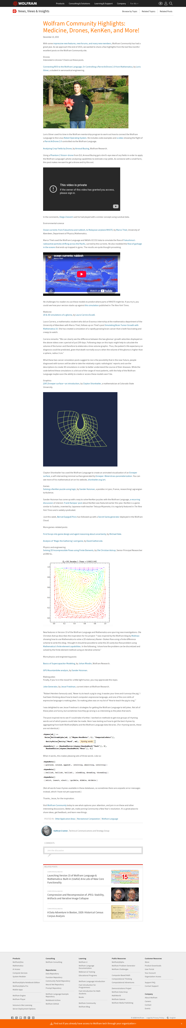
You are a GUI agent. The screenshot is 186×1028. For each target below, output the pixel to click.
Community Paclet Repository (58, 981)
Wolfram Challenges (120, 969)
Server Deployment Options (24, 1008)
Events (147, 1008)
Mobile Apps (18, 989)
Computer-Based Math (121, 975)
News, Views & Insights (33, 11)
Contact (148, 1005)
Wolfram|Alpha (118, 962)
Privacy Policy (158, 1018)
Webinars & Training (87, 972)
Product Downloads (153, 965)
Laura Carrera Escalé (85, 314)
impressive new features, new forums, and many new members (82, 43)
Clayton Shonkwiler (92, 383)
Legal (148, 1018)
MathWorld (116, 995)
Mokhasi (135, 635)
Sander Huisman (87, 489)
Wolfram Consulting (54, 962)
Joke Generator (50, 686)
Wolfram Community (56, 805)
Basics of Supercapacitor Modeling (59, 663)
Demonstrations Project (121, 988)
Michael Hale (115, 534)
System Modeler (19, 976)
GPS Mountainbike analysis (55, 670)
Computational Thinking (122, 979)
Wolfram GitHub (52, 1004)
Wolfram (140, 1018)
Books (81, 997)
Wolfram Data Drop (120, 992)
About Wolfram (151, 997)
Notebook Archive (53, 1000)
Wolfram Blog (84, 1006)
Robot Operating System (75, 137)
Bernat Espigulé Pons (67, 516)
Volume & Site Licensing (22, 1005)
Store (147, 962)
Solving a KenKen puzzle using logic (59, 489)
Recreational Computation (88, 818)
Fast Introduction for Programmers (87, 986)
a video (120, 137)
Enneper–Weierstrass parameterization (114, 476)
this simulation (92, 305)
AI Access (16, 969)
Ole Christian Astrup (106, 550)
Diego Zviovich (66, 216)
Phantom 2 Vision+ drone (62, 155)
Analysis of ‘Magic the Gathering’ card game (63, 540)
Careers (148, 1001)
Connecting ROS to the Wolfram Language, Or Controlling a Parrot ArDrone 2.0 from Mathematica (87, 66)
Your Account (150, 973)
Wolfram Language (110, 818)
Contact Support (151, 986)
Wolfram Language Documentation (86, 966)
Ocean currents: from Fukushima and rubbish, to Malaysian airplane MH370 (78, 229)
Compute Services (20, 973)
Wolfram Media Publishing (122, 1003)
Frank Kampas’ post (73, 502)
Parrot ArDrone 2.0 (53, 141)
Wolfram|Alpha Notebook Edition (26, 982)
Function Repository (54, 977)
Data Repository (52, 973)
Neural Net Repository (55, 984)
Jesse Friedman (68, 686)
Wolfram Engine (19, 995)
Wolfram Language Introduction (92, 981)
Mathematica (18, 965)
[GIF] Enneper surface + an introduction (61, 383)
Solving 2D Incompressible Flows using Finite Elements (68, 550)
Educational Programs (88, 975)
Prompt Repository (53, 988)
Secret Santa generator (109, 516)
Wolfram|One (18, 962)
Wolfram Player (19, 999)
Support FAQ (150, 982)
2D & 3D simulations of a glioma (57, 314)
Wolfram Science (118, 999)
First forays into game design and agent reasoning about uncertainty (74, 534)
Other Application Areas (65, 818)
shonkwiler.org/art (96, 479)
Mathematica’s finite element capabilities (62, 646)
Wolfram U (83, 962)
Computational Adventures (123, 982)
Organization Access (153, 976)
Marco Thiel (121, 229)
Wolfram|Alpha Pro (20, 986)
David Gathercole (94, 540)
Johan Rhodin (85, 663)
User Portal (149, 969)
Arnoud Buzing (82, 148)
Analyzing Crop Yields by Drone (57, 148)
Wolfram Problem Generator (123, 965)
